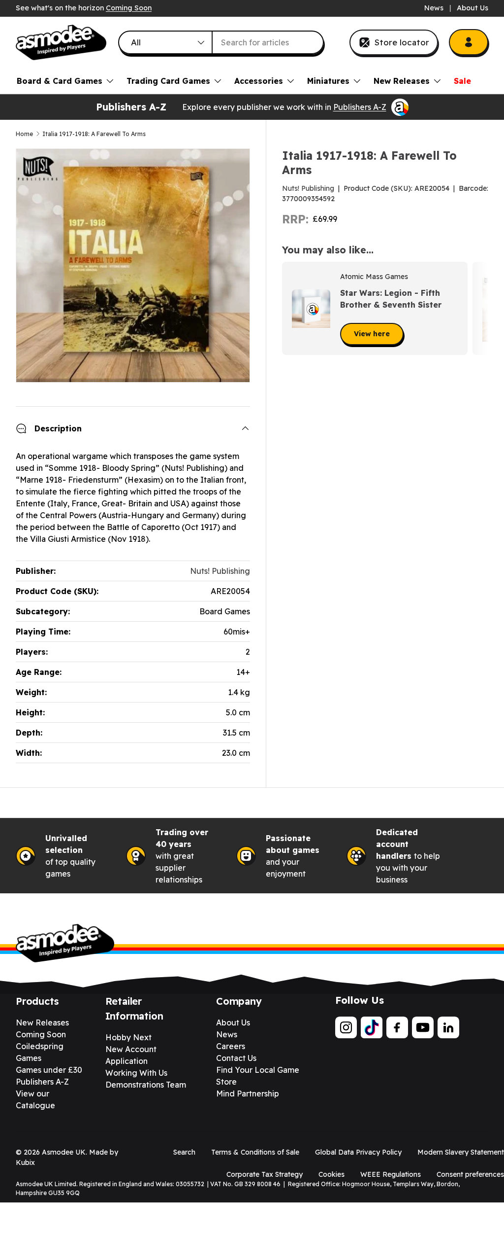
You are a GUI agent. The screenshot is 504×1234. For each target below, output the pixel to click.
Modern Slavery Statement (460, 1152)
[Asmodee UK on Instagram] (346, 1027)
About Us (472, 7)
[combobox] (221, 42)
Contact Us (236, 1058)
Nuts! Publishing (308, 188)
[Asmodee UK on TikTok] (371, 1027)
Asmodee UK (64, 1152)
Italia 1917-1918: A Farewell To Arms (94, 134)
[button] (477, 308)
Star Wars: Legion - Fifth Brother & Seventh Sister (390, 299)
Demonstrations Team (145, 1085)
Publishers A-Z (359, 107)
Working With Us (136, 1073)
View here (372, 333)
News (433, 7)
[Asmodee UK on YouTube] (423, 1027)
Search (184, 1152)
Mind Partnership (247, 1093)
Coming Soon (129, 7)
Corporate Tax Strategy (264, 1174)
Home (24, 134)
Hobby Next (128, 1037)
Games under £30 (49, 1070)
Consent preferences (470, 1174)
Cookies (331, 1174)
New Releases (42, 1022)
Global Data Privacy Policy (358, 1152)
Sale (462, 81)
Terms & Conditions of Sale (255, 1152)
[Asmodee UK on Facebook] (397, 1027)
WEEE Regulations (390, 1174)
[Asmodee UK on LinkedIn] (448, 1027)
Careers (230, 1046)
